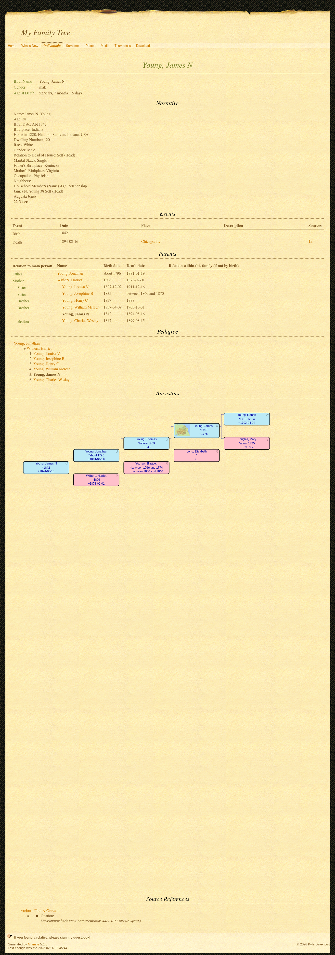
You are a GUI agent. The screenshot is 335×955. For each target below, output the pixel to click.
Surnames (73, 46)
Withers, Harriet (69, 279)
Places (90, 46)
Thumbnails (123, 46)
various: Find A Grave (38, 910)
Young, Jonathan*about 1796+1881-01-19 (96, 455)
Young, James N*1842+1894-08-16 (45, 467)
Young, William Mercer (80, 307)
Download (143, 46)
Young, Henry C (75, 300)
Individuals (52, 46)
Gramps (33, 944)
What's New (29, 46)
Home (12, 46)
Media (105, 46)
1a (310, 241)
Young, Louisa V (75, 286)
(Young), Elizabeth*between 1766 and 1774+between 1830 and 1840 (146, 467)
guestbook (81, 937)
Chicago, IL (150, 241)
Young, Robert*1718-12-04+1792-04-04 (246, 419)
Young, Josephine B (77, 293)
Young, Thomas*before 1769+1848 (146, 443)
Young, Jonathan (70, 273)
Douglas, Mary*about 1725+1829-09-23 (246, 443)
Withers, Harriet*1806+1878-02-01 (96, 479)
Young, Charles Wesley (80, 320)
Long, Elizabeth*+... (196, 455)
